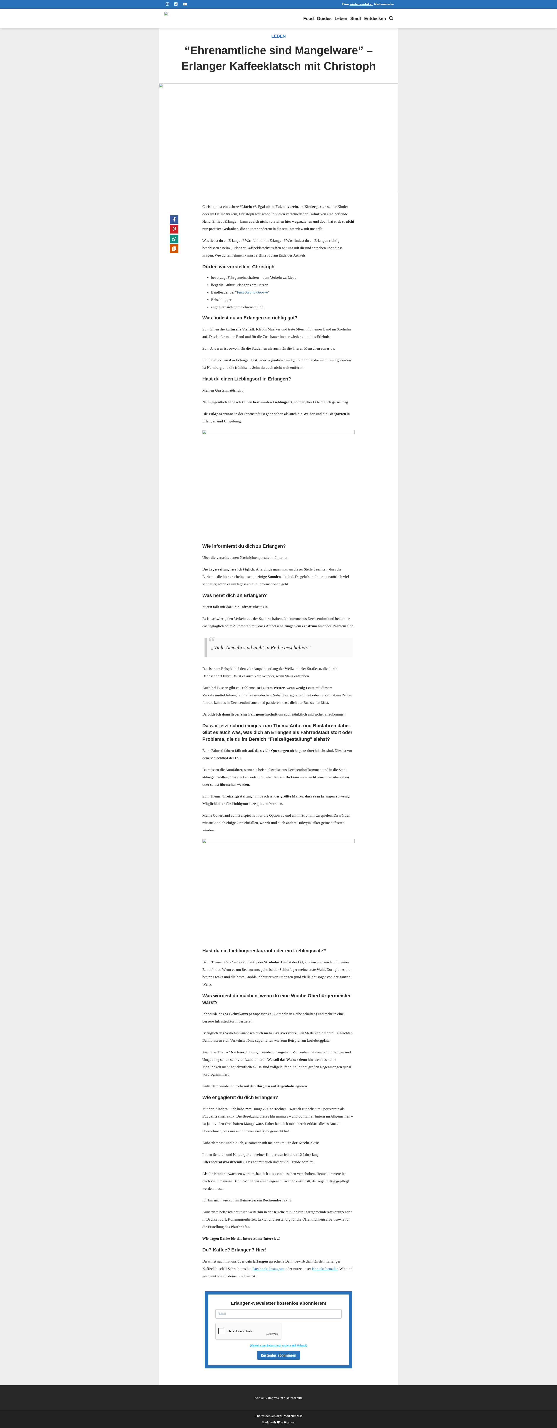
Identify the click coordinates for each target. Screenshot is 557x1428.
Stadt (355, 18)
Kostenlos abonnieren (278, 1355)
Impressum (275, 1398)
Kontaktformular (325, 1269)
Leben (341, 18)
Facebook (259, 1269)
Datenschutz (294, 1398)
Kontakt (260, 1398)
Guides (324, 18)
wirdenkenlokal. (361, 4)
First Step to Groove (252, 292)
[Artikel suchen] (391, 18)
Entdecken (375, 18)
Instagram (276, 1269)
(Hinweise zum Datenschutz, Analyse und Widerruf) (278, 1345)
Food (308, 18)
